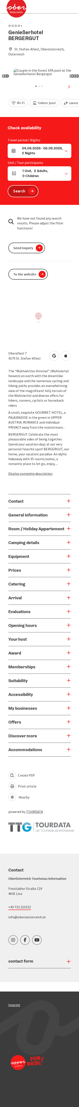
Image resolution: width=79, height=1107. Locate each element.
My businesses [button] (22, 708)
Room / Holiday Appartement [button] (36, 529)
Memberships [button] (21, 667)
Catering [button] (16, 584)
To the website (24, 274)
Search (19, 190)
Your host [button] (17, 639)
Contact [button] (15, 501)
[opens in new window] (27, 1068)
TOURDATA (34, 811)
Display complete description (30, 473)
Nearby (23, 797)
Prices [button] (14, 570)
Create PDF (26, 775)
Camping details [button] (23, 542)
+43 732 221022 (19, 907)
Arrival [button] (15, 598)
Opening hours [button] (22, 625)
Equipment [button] (18, 556)
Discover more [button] (22, 736)
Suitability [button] (18, 680)
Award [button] (14, 653)
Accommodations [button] (25, 749)
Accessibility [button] (20, 694)
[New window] (41, 825)
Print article (26, 786)
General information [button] (28, 515)
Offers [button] (14, 722)
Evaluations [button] (19, 611)
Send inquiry (23, 248)
